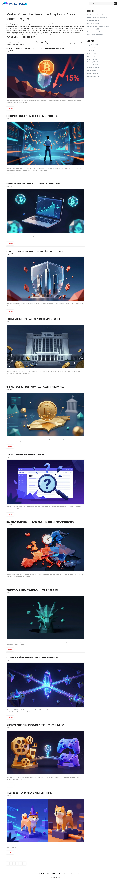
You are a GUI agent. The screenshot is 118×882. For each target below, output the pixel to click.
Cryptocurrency (93, 29)
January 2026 (92, 65)
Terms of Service (51, 873)
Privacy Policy (62, 873)
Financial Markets (93, 32)
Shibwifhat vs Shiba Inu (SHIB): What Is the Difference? (29, 793)
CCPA (70, 873)
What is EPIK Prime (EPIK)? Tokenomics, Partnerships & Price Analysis (35, 725)
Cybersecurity (93, 23)
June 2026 (91, 50)
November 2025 (93, 70)
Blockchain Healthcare (95, 35)
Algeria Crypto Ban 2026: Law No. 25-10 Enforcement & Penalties (33, 319)
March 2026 (92, 59)
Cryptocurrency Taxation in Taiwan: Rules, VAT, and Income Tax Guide (35, 387)
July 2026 (91, 47)
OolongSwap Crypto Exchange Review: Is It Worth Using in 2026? (32, 590)
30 (24, 863)
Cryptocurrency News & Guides (98, 26)
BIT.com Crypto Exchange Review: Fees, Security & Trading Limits (33, 184)
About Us (41, 873)
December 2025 (93, 67)
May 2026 (91, 53)
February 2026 (93, 62)
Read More (10, 108)
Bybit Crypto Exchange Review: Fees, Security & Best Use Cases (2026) (35, 116)
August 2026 (92, 45)
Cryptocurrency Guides (96, 15)
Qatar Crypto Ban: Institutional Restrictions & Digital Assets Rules (35, 252)
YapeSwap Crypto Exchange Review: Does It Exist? (26, 455)
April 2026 (91, 56)
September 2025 (93, 76)
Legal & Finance (93, 20)
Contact (77, 873)
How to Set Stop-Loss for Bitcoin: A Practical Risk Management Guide (35, 49)
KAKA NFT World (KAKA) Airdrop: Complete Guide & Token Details (33, 658)
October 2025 (92, 73)
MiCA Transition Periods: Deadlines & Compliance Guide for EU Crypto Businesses (40, 522)
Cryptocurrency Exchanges (97, 17)
